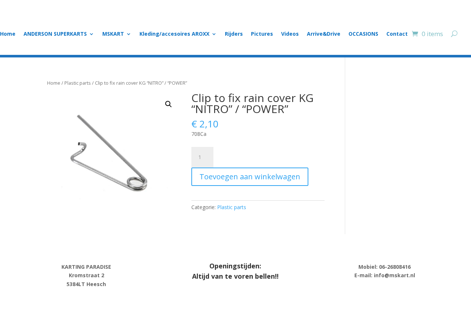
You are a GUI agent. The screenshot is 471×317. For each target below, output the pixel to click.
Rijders (234, 34)
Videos (290, 34)
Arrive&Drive (323, 34)
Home (7, 34)
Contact (397, 34)
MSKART (113, 34)
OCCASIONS (363, 34)
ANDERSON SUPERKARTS (55, 34)
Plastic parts (77, 83)
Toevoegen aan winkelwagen (249, 177)
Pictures (262, 34)
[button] (168, 104)
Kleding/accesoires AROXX (174, 34)
